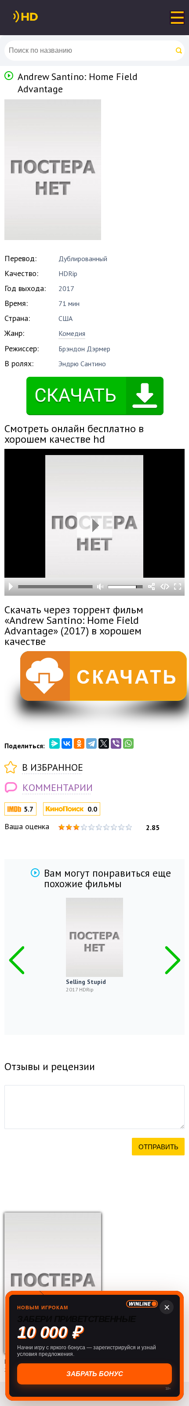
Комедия (71, 333)
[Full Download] (40, 17)
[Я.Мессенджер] (54, 743)
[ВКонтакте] (67, 743)
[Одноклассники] (79, 743)
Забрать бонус (94, 1373)
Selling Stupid (86, 982)
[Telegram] (91, 743)
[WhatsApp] (128, 743)
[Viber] (116, 743)
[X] (103, 743)
